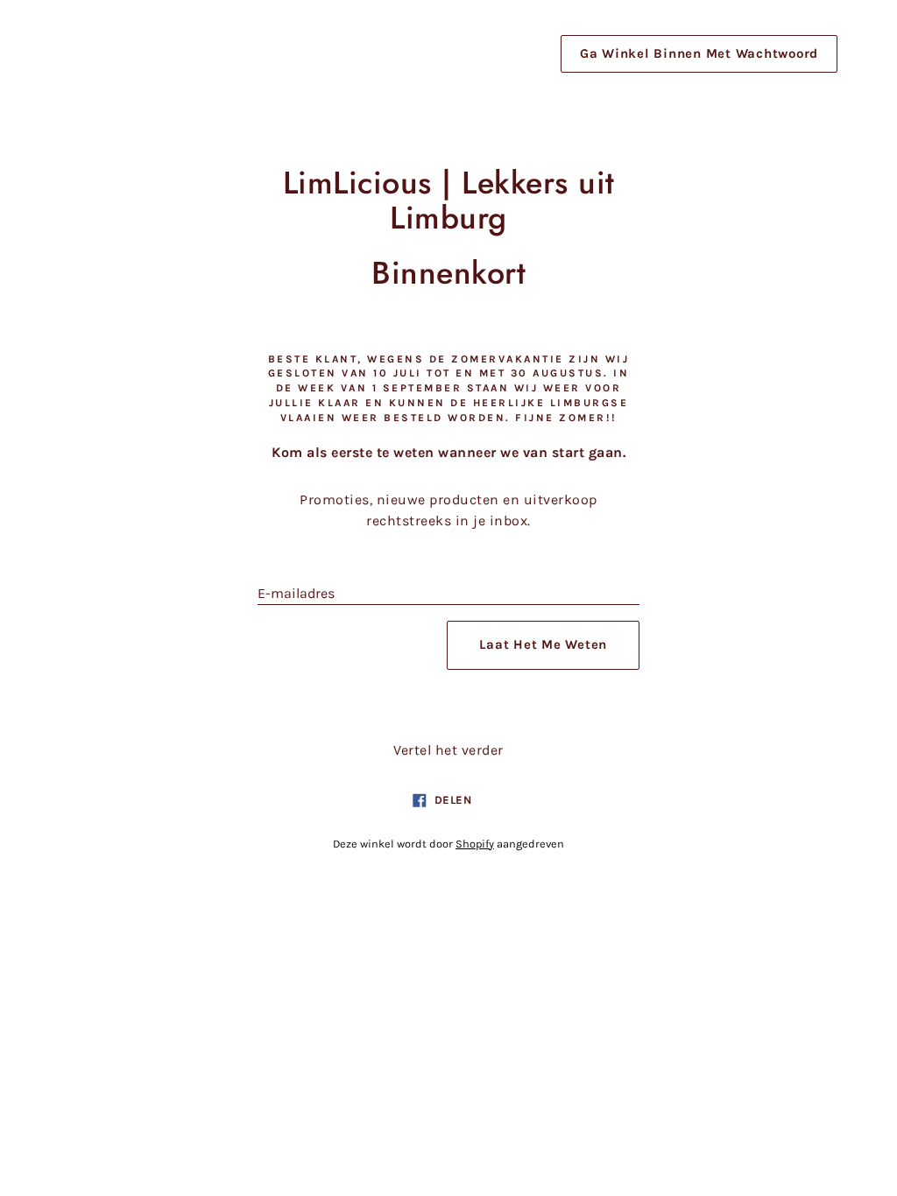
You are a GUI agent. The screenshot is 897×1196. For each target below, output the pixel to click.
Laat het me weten (543, 644)
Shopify (475, 843)
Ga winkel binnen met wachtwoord (699, 53)
